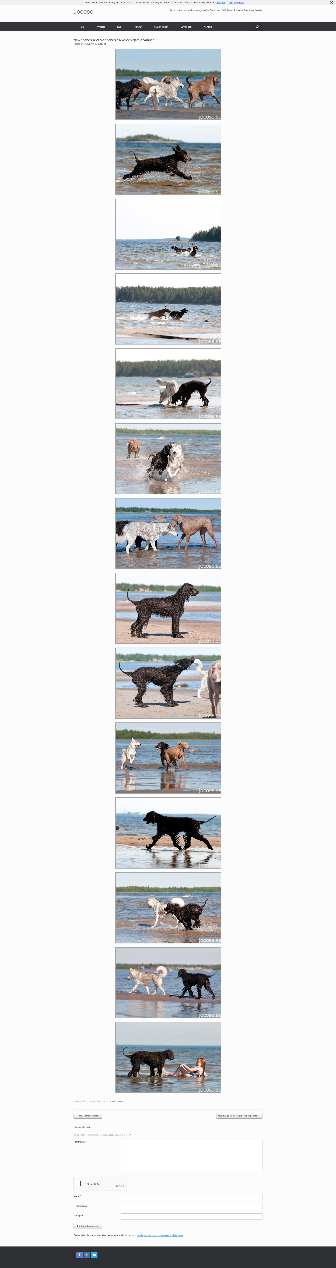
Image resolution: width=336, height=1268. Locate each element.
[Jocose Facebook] (79, 1255)
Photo (108, 1101)
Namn (77, 1196)
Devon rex (186, 26)
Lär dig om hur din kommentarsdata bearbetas (160, 1235)
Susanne (101, 43)
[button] (257, 26)
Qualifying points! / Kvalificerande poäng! (239, 1115)
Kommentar (80, 1141)
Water (120, 1101)
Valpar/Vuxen (161, 26)
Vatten (114, 1101)
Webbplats (79, 1215)
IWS (119, 26)
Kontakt (208, 26)
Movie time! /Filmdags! (87, 1115)
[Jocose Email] (94, 1255)
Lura (103, 1101)
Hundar (138, 26)
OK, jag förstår (236, 2)
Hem (82, 26)
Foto (98, 1101)
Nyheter (101, 26)
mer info (220, 2)
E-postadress (81, 1205)
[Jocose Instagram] (86, 1255)
